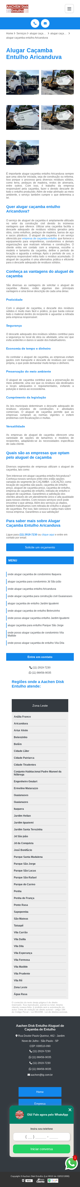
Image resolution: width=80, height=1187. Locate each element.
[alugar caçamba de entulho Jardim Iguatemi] (22, 152)
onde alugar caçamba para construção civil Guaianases (40, 596)
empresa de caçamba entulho (39, 238)
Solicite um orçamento (40, 547)
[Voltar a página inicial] (17, 8)
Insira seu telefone (42, 1128)
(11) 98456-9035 (41, 672)
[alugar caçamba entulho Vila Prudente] (57, 82)
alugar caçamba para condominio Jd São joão (34, 581)
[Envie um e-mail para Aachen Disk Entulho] (45, 23)
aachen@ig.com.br (41, 1074)
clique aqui (48, 534)
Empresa (39, 1103)
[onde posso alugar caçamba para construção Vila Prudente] (22, 117)
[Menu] (69, 8)
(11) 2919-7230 (28, 534)
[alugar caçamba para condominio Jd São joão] (57, 117)
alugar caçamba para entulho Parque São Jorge (36, 625)
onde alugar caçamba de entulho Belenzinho (34, 610)
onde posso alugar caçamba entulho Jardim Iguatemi (38, 618)
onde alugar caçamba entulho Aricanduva (32, 588)
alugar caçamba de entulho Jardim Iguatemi (33, 603)
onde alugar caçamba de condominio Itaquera (34, 574)
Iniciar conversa (42, 1149)
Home (40, 1091)
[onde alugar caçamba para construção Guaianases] (22, 82)
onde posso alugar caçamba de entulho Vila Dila (36, 642)
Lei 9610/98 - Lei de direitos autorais (49, 1012)
